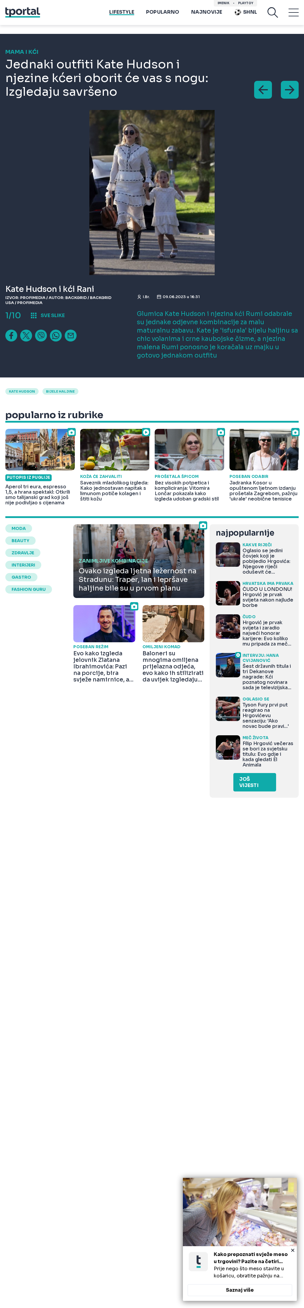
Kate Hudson (22, 391)
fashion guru (29, 589)
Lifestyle (121, 12)
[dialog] (240, 1239)
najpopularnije (245, 533)
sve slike (53, 315)
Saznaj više (240, 1290)
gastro (21, 577)
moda (19, 528)
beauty (20, 540)
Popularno (162, 12)
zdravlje (23, 552)
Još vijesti (249, 782)
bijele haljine (60, 391)
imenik (223, 3)
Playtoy (245, 3)
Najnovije (206, 12)
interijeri (23, 565)
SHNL (250, 12)
